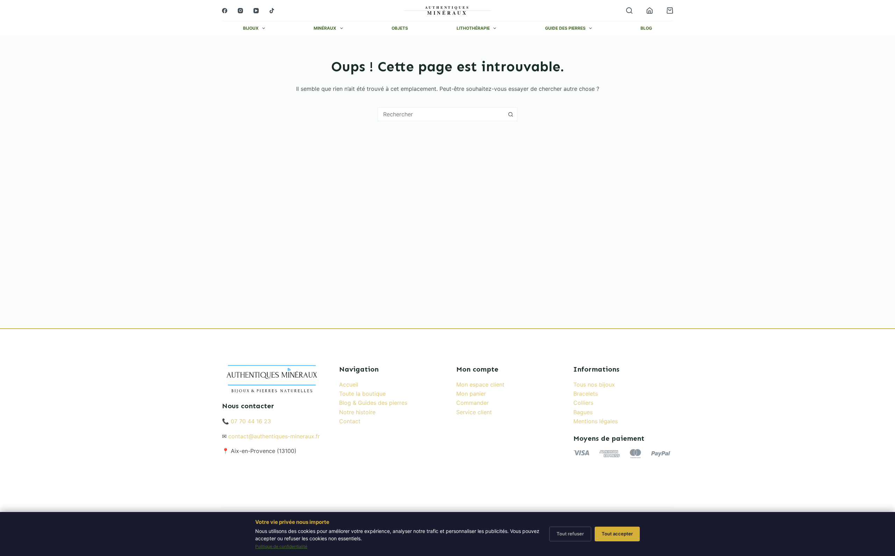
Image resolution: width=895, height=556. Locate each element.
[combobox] (441, 114)
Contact (349, 421)
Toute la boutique (362, 393)
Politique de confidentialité (281, 546)
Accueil (348, 384)
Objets (400, 28)
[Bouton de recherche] (510, 114)
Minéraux (325, 28)
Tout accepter (617, 533)
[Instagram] (240, 10)
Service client (474, 412)
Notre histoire (357, 412)
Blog (646, 28)
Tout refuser (570, 533)
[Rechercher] (629, 10)
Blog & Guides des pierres (373, 402)
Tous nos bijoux (594, 384)
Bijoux (251, 28)
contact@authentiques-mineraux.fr (274, 436)
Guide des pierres (565, 28)
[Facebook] (224, 10)
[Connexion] (649, 10)
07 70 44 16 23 (251, 421)
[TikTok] (271, 10)
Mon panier (471, 393)
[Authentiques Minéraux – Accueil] (447, 10)
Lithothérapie (473, 28)
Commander (472, 402)
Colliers (583, 402)
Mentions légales (595, 421)
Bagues (583, 412)
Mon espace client (480, 384)
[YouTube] (256, 10)
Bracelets (585, 393)
